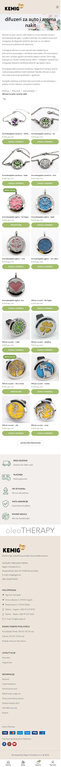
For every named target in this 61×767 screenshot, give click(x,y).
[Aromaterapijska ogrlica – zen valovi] (45, 242)
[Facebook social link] (4, 744)
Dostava (5, 679)
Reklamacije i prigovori (11, 693)
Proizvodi (16, 91)
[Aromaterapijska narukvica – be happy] (45, 117)
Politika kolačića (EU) (10, 703)
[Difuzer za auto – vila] (16, 409)
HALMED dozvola (9, 708)
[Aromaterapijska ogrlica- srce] (16, 284)
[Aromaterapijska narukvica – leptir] (16, 159)
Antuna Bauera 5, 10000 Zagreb (18, 600)
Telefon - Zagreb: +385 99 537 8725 (20, 609)
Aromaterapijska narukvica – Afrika (15, 134)
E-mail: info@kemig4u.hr (15, 619)
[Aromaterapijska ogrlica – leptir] (45, 201)
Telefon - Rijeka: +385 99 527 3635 (19, 614)
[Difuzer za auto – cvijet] (16, 326)
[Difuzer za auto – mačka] (45, 367)
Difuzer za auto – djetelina (41, 342)
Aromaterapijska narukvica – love (43, 175)
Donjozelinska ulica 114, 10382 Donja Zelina (20, 571)
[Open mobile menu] (57, 7)
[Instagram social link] (9, 744)
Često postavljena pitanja (13, 698)
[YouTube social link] (14, 744)
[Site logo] (14, 6)
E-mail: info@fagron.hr (11, 575)
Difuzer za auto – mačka (40, 384)
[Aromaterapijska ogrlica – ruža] (16, 242)
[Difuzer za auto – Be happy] (45, 284)
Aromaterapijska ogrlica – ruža (13, 259)
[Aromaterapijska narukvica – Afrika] (16, 117)
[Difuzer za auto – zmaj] (45, 409)
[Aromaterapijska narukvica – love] (45, 159)
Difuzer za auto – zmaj (39, 425)
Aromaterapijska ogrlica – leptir (42, 217)
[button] (16, 141)
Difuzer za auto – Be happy (41, 300)
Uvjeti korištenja (9, 684)
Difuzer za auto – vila (10, 425)
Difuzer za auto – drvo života (13, 384)
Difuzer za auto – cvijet (10, 342)
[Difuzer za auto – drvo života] (16, 367)
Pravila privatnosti (9, 688)
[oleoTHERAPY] (30, 530)
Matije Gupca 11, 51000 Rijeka (17, 604)
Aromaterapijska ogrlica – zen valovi (44, 259)
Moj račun (6, 657)
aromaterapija (29, 91)
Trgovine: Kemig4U (13, 595)
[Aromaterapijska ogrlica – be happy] (16, 201)
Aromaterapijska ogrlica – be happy (15, 217)
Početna (5, 91)
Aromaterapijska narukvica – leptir (15, 175)
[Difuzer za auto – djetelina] (45, 326)
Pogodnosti (7, 662)
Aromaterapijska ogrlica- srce (13, 300)
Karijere (5, 712)
